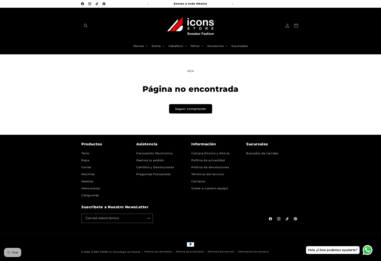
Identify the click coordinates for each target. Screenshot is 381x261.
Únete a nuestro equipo (209, 188)
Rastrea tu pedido (150, 160)
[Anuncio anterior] (148, 4)
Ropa (85, 160)
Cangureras (90, 195)
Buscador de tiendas (262, 153)
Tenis (85, 153)
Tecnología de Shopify (126, 251)
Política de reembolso (158, 251)
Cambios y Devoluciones (155, 167)
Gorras (86, 167)
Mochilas (88, 174)
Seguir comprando (190, 109)
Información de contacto (253, 251)
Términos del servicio (207, 174)
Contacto (198, 181)
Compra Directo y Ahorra (210, 153)
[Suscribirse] (148, 218)
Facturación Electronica (154, 153)
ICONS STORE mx (102, 251)
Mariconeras (90, 188)
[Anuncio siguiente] (232, 4)
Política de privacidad (208, 160)
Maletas (87, 181)
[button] (85, 25)
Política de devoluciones (210, 167)
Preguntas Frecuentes (153, 174)
